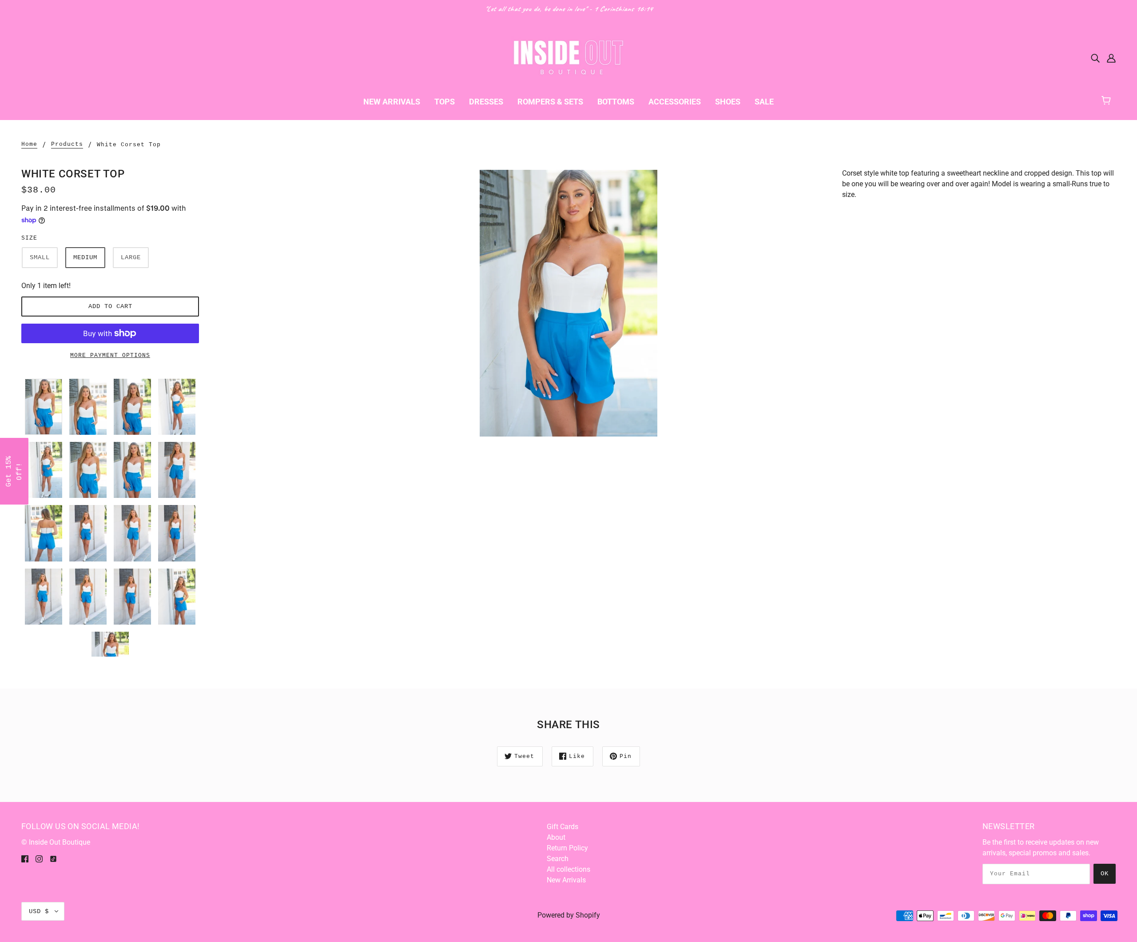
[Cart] (1110, 99)
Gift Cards (562, 826)
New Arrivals (566, 880)
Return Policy (567, 848)
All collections (568, 869)
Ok (1105, 873)
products (67, 144)
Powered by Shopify (568, 915)
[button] (14, 471)
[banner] (568, 57)
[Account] (1111, 58)
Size (29, 238)
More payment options (110, 355)
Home (29, 144)
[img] (1095, 58)
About (556, 837)
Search (557, 858)
